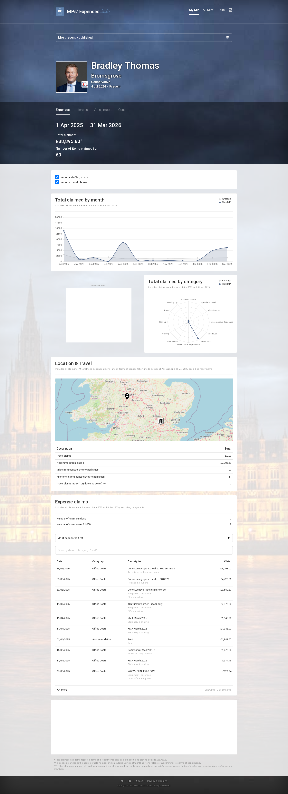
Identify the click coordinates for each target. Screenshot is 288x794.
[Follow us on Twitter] (122, 781)
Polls (221, 10)
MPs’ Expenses (88, 11)
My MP (194, 10)
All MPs (208, 10)
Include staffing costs (74, 177)
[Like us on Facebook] (130, 781)
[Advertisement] (98, 315)
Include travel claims (74, 182)
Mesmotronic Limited (142, 785)
